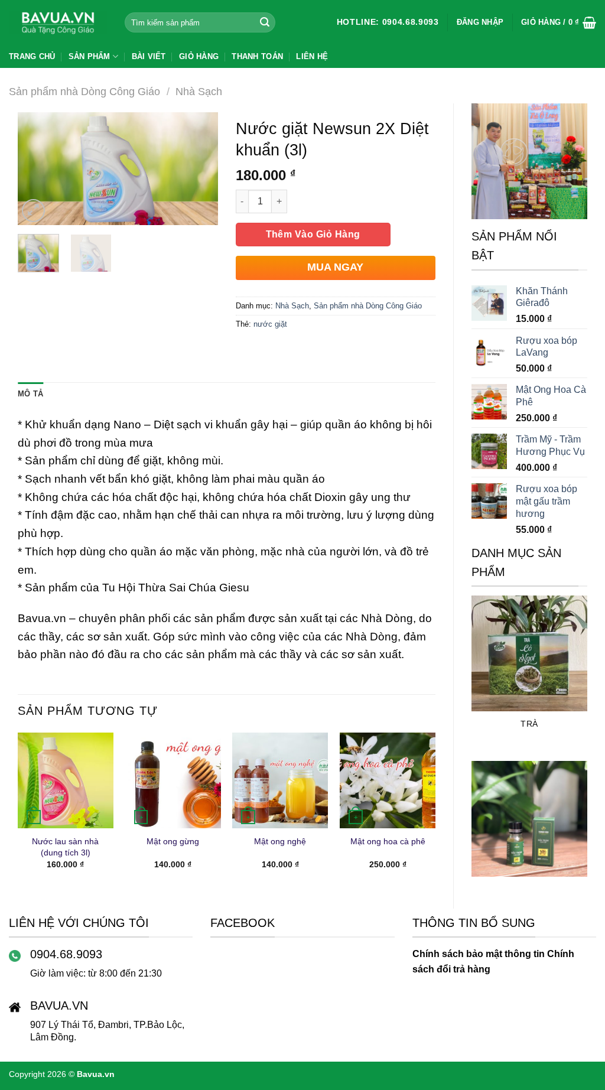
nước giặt (270, 324)
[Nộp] (265, 22)
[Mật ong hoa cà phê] (387, 780)
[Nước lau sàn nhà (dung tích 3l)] (65, 780)
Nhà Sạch (198, 91)
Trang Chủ (32, 56)
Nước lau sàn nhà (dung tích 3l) (65, 847)
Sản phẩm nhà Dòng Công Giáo (84, 91)
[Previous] (478, 677)
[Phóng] (33, 210)
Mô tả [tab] (30, 393)
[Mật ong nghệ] (280, 780)
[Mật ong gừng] (173, 780)
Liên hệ (312, 56)
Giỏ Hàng (199, 56)
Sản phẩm (89, 56)
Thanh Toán (257, 56)
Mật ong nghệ (280, 841)
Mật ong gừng (173, 841)
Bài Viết (149, 56)
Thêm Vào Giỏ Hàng (313, 234)
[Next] (581, 677)
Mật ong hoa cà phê (387, 841)
